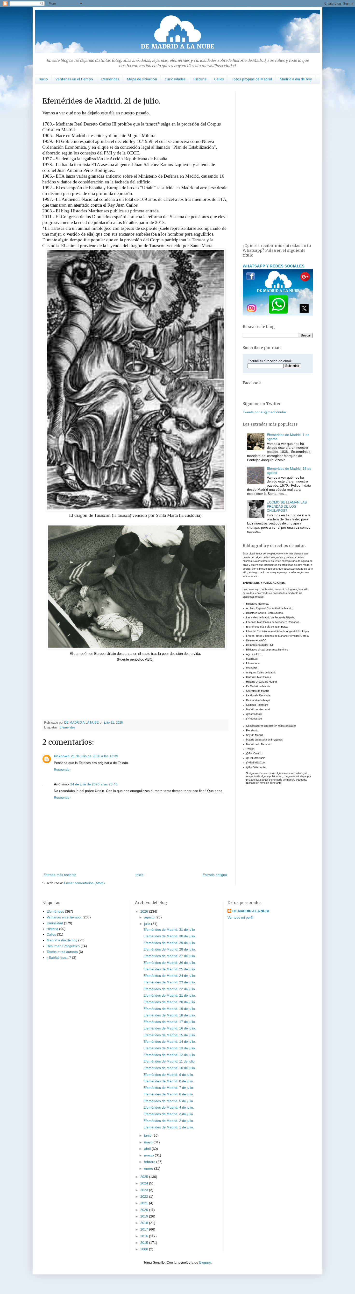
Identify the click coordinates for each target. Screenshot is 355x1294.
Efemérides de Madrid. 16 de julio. (169, 1028)
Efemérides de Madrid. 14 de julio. (169, 1041)
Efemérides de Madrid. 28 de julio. (169, 949)
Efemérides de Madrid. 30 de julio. (169, 936)
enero (149, 1168)
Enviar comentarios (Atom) (84, 883)
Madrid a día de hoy (296, 79)
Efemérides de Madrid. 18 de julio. (169, 1015)
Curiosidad (55, 923)
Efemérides (110, 79)
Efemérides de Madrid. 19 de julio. (169, 1009)
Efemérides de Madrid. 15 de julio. (169, 1035)
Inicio (43, 79)
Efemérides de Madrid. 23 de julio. (169, 982)
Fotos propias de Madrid (252, 79)
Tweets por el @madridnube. (265, 412)
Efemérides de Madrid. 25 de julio (169, 969)
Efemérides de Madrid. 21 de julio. (169, 995)
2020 (144, 1210)
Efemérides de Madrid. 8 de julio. (168, 1081)
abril (148, 1149)
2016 (144, 1236)
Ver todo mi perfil (240, 917)
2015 (144, 1243)
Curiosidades (175, 79)
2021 (144, 1203)
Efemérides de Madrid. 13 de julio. (169, 1048)
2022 (144, 1196)
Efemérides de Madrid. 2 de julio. (168, 1121)
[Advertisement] (278, 163)
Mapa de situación (142, 79)
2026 (144, 911)
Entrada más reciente (59, 875)
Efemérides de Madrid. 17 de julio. (169, 1022)
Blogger (205, 1262)
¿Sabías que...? (59, 957)
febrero (150, 1162)
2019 (144, 1216)
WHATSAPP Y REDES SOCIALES (274, 266)
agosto (150, 917)
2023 (144, 1190)
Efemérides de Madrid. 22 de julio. (169, 989)
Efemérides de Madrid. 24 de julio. (169, 976)
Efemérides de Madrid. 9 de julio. (168, 1075)
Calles (219, 79)
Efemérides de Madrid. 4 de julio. (168, 1107)
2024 (144, 1183)
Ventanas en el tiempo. (64, 917)
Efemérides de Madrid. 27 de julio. (169, 956)
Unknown (62, 756)
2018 (144, 1223)
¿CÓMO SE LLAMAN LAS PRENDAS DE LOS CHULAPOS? (287, 506)
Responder (62, 769)
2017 (144, 1229)
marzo (149, 1155)
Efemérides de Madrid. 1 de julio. (168, 1127)
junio (148, 1135)
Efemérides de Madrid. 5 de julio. (168, 1101)
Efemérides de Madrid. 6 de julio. (168, 1094)
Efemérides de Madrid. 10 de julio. (169, 1068)
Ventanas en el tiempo (74, 79)
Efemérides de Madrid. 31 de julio (169, 929)
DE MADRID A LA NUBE (251, 911)
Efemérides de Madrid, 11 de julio (169, 1061)
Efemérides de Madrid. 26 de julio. (169, 963)
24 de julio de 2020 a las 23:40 (93, 784)
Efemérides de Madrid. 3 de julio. (168, 1114)
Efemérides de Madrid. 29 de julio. (169, 943)
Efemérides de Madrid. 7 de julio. (168, 1088)
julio (147, 924)
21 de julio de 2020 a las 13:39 (94, 756)
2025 (144, 1177)
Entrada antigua (215, 875)
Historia (199, 79)
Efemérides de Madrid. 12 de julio (169, 1055)
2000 (144, 1249)
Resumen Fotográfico (63, 946)
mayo (149, 1142)
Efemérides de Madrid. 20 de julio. (169, 1002)
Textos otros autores (62, 952)
